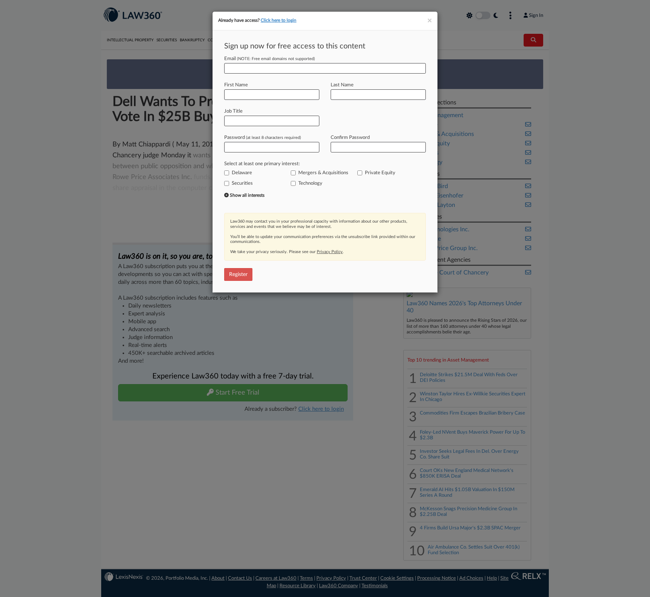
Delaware (242, 172)
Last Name (342, 85)
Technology (310, 183)
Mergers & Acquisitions (323, 172)
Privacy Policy (330, 252)
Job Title (233, 111)
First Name (236, 85)
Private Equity (380, 172)
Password (262, 137)
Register (238, 274)
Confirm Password (350, 137)
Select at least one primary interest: (262, 163)
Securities (242, 183)
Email (269, 58)
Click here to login (278, 20)
